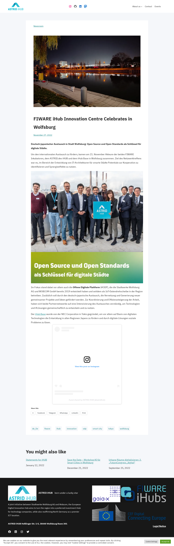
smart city (97, 428)
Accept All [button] (165, 542)
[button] (106, 494)
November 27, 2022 (43, 135)
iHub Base (40, 314)
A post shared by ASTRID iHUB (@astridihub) (87, 400)
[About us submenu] (141, 6)
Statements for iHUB (36, 459)
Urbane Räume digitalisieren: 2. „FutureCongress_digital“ (125, 461)
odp (84, 428)
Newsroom (38, 26)
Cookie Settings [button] (151, 542)
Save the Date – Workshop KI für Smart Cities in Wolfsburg (83, 461)
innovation (72, 428)
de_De (35, 428)
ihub (59, 428)
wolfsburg (124, 428)
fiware (47, 428)
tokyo (110, 428)
